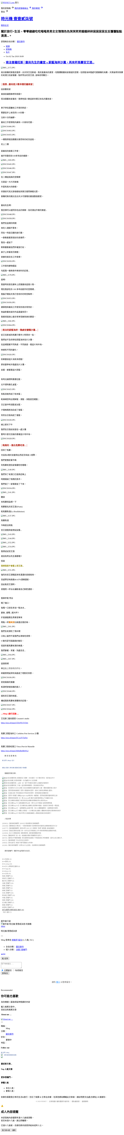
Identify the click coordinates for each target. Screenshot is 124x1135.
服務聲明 (85, 1101)
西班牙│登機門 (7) (8, 878)
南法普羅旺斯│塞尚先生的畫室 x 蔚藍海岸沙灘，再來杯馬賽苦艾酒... (50, 62)
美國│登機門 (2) (7, 890)
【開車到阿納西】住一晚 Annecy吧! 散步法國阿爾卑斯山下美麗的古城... (30, 798)
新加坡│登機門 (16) (8, 895)
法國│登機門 (21, 950)
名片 (8, 52)
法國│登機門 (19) (7, 883)
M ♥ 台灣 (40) (6, 874)
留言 (20, 940)
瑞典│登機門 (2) (7, 888)
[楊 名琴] (2, 1055)
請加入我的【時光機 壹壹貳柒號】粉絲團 (14, 767)
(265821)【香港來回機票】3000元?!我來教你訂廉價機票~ (21, 823)
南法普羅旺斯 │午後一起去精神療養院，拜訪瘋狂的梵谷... (26, 785)
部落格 (9, 49)
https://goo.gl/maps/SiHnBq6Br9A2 (14, 751)
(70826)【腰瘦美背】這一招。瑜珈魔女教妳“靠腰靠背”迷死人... (22, 835)
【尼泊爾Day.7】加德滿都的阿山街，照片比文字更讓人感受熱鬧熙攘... (30, 803)
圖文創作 (21, 42)
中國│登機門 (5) (7, 898)
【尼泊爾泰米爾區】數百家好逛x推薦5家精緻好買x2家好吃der (27, 800)
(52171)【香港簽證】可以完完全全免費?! (15, 840)
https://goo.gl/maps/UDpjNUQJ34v (14, 723)
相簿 (8, 46)
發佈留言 (5, 973)
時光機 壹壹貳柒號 (17, 19)
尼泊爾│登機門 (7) (8, 902)
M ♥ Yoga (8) (6, 869)
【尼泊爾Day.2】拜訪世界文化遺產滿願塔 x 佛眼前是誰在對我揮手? (29, 813)
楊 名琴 (4, 760)
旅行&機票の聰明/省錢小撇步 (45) (13, 910)
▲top (3, 954)
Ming (3, 926)
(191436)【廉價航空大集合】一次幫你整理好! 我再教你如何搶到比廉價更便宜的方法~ (30, 826)
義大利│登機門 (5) (8, 881)
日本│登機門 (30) (7, 893)
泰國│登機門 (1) (7, 905)
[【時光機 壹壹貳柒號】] (2, 1057)
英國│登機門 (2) (7, 886)
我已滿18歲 (6, 1130)
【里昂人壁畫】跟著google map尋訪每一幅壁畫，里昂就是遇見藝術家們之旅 (32, 795)
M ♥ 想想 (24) (6, 861)
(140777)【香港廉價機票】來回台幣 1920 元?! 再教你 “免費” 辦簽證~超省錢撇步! (28, 828)
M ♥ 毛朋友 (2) (7, 859)
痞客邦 (15, 940)
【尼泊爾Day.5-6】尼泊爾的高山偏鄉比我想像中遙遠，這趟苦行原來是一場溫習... (33, 805)
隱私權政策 (76, 1101)
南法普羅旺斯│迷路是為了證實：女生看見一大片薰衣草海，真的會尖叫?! (31, 778)
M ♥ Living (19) (7, 864)
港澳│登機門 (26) (7, 900)
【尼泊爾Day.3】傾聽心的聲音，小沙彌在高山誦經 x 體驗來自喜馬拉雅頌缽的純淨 (34, 811)
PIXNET (44, 1101)
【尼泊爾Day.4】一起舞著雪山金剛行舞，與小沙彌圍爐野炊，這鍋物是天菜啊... (33, 808)
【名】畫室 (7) (7, 912)
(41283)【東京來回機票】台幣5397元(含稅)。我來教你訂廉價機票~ (24, 845)
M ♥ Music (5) (6, 871)
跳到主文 (5, 25)
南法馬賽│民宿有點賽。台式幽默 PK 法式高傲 (22, 780)
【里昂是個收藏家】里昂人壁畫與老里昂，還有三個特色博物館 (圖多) (29, 790)
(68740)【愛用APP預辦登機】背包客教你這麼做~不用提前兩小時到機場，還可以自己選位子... (32, 838)
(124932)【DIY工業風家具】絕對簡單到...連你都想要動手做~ (22, 833)
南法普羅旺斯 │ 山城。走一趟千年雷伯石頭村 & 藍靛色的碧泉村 (28, 783)
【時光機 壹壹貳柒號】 (10, 1055)
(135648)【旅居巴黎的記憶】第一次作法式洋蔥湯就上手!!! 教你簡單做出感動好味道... (29, 831)
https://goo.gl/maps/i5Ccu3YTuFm (14, 738)
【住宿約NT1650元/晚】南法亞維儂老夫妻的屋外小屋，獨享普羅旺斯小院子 (32, 788)
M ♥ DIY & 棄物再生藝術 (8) (11, 866)
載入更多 (5, 958)
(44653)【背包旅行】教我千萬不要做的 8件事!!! (17, 843)
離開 (14, 1130)
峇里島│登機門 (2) (8, 907)
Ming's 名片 (11, 760)
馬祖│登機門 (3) (7, 876)
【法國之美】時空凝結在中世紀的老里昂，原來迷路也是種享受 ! (28, 793)
